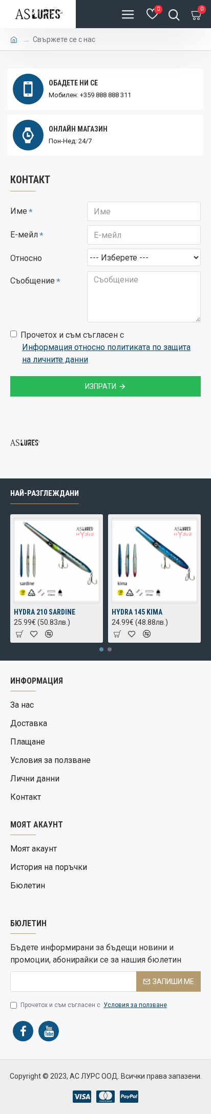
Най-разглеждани (44, 493)
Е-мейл (24, 234)
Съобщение (32, 281)
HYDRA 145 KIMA (137, 612)
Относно (26, 258)
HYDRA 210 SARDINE (44, 612)
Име (18, 211)
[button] (101, 649)
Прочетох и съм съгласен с (105, 347)
